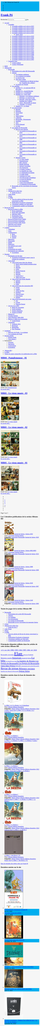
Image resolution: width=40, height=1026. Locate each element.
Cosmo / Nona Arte (10, 710)
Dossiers (6, 254)
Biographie (11, 241)
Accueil (6, 23)
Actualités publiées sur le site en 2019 (23, 36)
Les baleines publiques (22, 74)
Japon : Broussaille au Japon (27, 103)
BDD (6, 66)
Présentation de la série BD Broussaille (23, 71)
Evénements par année (14, 249)
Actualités (11, 24)
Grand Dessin (16, 321)
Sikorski (18, 267)
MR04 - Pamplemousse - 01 (14, 358)
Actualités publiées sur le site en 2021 (23, 33)
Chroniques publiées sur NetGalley (22, 204)
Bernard (18, 109)
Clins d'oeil (11, 261)
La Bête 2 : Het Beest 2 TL (12, 855)
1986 (29, 650)
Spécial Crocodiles (24, 166)
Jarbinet (18, 281)
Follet (17, 284)
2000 (37, 603)
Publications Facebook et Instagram (22, 202)
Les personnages (17, 108)
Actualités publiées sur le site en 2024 (23, 28)
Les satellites (15, 86)
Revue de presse (9, 207)
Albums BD (8, 68)
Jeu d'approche (23, 167)
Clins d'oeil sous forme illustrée (21, 279)
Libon (17, 269)
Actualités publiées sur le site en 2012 (23, 48)
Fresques (10, 342)
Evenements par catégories (16, 251)
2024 (37, 709)
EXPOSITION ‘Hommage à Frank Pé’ (16, 909)
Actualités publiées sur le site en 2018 (23, 41)
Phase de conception (18, 307)
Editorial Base (8, 799)
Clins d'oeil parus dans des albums (22, 262)
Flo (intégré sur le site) (14, 246)
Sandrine (18, 121)
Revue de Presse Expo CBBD (17, 219)
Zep (17, 301)
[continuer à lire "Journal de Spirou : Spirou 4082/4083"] (9, 550)
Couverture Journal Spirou (15, 535)
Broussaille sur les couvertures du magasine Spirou (23, 622)
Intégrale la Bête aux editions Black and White (18, 989)
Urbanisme (11, 322)
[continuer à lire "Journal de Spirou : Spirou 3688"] (9, 566)
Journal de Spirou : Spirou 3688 (23, 566)
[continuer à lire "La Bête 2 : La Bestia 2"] (13, 734)
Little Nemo (11, 194)
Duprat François (20, 271)
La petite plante (23, 174)
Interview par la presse (14, 224)
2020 (37, 537)
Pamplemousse (23, 161)
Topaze (14, 237)
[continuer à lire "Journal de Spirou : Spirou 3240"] (9, 600)
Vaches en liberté (17, 312)
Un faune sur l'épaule (22, 84)
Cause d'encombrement (26, 182)
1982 (12, 650)
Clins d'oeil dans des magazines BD (22, 286)
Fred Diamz (19, 296)
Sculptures (7, 331)
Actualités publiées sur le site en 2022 (23, 29)
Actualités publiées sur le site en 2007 (23, 56)
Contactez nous (12, 61)
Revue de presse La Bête (15, 209)
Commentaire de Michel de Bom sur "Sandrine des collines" (29, 82)
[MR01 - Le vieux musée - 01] (10, 490)
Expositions (15, 252)
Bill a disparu (23, 162)
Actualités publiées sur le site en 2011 (23, 49)
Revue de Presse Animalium (16, 221)
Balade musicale (24, 164)
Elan (18, 653)
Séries (27, 671)
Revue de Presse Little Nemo (16, 222)
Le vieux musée (24, 159)
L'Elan (10, 189)
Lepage (18, 302)
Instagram (17, 658)
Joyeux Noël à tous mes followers (14, 940)
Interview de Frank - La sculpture (18, 332)
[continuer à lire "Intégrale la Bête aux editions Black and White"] (13, 987)
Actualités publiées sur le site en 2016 (23, 46)
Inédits (10, 242)
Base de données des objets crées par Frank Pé (14, 863)
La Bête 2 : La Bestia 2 (11, 735)
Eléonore (18, 111)
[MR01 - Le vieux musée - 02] (10, 455)
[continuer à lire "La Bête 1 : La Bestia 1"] (13, 764)
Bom (13, 234)
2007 (37, 586)
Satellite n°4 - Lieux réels (23, 94)
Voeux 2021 (19, 34)
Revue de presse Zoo (14, 226)
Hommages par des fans (15, 256)
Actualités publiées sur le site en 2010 (23, 51)
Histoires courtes (20, 157)
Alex (17, 123)
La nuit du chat (20, 78)
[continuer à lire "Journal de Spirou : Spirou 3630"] (9, 583)
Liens (9, 231)
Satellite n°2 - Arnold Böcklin (24, 91)
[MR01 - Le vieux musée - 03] (10, 420)
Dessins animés (8, 336)
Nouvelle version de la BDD (12, 913)
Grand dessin (12, 345)
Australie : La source (25, 104)
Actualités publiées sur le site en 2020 (23, 38)
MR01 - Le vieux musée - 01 (14, 463)
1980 (5, 650)
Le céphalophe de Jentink (26, 172)
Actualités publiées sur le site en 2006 (23, 58)
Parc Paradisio (16, 329)
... (5, 505)
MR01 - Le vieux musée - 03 (14, 393)
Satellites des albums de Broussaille (10, 671)
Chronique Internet (17, 217)
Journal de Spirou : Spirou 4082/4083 (25, 550)
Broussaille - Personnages (23, 119)
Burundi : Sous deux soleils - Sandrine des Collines (27, 100)
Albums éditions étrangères (16, 707)
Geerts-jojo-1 (19, 276)
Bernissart (15, 326)
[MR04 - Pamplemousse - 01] (10, 386)
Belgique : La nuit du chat (27, 98)
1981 (8, 650)
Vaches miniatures (17, 311)
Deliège (18, 297)
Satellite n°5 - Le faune (22, 106)
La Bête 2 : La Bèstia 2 (25, 740)
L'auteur (6, 227)
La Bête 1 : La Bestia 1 (11, 766)
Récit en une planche (22, 129)
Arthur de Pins (20, 291)
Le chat (18, 126)
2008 (37, 570)
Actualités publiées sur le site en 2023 (23, 31)
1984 (21, 650)
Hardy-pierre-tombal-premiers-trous (26, 264)
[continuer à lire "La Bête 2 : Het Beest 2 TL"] (13, 854)
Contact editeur (16, 63)
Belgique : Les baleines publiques (29, 96)
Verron (18, 266)
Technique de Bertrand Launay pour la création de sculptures (23, 258)
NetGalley (18, 666)
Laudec (18, 289)
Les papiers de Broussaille (19, 128)
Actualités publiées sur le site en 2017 (23, 39)
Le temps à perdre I (25, 169)
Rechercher (4, 19)
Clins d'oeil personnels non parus (21, 299)
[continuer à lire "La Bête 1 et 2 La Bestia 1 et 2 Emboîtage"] (13, 704)
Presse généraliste (17, 211)
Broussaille (11, 69)
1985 (25, 650)
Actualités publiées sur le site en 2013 (23, 44)
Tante (17, 114)
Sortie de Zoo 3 (16, 192)
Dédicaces (11, 244)
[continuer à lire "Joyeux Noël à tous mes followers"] (13, 938)
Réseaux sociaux (27, 668)
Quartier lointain (13, 316)
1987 (32, 650)
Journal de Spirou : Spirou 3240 (23, 600)
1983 (17, 650)
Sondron (18, 292)
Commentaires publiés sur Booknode (23, 206)
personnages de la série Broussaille (30, 666)
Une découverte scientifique (27, 177)
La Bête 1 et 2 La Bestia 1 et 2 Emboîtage (16, 705)
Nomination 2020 (17, 216)
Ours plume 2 (12, 339)
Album (18, 709)
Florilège (10, 247)
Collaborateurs (12, 232)
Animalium (11, 229)
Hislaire (18, 272)
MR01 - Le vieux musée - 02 (14, 427)
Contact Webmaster (17, 64)
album (13, 709)
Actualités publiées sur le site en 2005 (23, 59)
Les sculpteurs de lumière (23, 76)
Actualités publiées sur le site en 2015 (23, 43)
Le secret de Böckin (25, 179)
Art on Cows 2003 (13, 306)
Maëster (18, 282)
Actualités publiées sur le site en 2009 (23, 53)
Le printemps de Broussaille (27, 184)
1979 (2, 650)
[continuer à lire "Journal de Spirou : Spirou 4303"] (9, 534)
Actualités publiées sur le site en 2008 (23, 54)
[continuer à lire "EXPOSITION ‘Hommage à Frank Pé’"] (13, 908)
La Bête (10, 197)
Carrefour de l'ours (24, 176)
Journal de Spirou (30, 537)
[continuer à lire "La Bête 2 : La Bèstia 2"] (13, 793)
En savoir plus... (5, 389)
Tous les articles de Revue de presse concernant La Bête (22, 200)
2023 (37, 739)
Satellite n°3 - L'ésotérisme (23, 93)
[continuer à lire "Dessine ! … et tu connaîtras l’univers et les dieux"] (13, 965)
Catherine (18, 118)
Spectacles (11, 344)
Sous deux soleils (21, 79)
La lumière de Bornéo (26, 661)
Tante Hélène (19, 116)
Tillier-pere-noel (20, 277)
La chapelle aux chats (25, 171)
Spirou (10, 196)
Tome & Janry (20, 294)
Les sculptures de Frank (15, 334)
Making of (11, 314)
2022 (37, 769)
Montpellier (15, 327)
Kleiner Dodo (12, 337)
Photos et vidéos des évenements (17, 319)
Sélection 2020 (16, 214)
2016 (37, 554)
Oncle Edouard (20, 124)
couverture (15, 537)
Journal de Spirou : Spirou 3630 (23, 583)
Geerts (17, 287)
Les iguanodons (24, 181)
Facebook (30, 654)
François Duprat (20, 304)
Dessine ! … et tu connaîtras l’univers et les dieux (18, 966)
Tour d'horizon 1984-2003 (16, 317)
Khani (6, 860)
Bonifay (14, 236)
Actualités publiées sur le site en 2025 (23, 26)
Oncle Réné (19, 113)
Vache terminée (16, 309)
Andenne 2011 (16, 324)
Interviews (11, 239)
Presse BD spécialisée (18, 212)
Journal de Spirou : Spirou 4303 (23, 534)
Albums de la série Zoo (15, 191)
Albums (14, 73)
